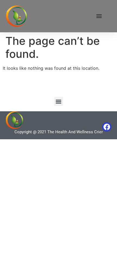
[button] (98, 16)
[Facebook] (107, 127)
